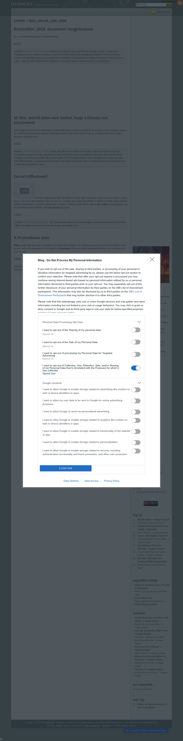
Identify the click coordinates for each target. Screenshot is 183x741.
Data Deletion (71, 480)
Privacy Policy (112, 480)
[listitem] (91, 322)
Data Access (91, 480)
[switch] (135, 329)
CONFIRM (65, 468)
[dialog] (91, 370)
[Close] (153, 260)
